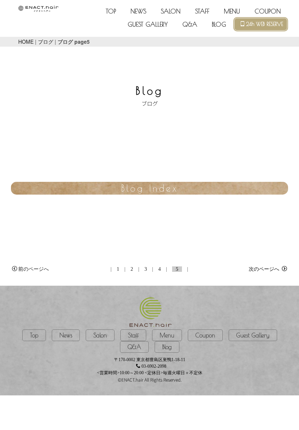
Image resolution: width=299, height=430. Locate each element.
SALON (170, 11)
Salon (100, 335)
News (65, 335)
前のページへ (33, 269)
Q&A (189, 24)
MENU (232, 11)
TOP (111, 11)
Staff (133, 335)
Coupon (205, 335)
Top (34, 335)
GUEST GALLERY (148, 24)
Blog (167, 347)
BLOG (219, 24)
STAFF (202, 11)
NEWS (138, 11)
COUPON (268, 11)
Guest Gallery (252, 335)
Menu (167, 335)
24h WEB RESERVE (264, 24)
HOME (26, 41)
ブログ (45, 41)
